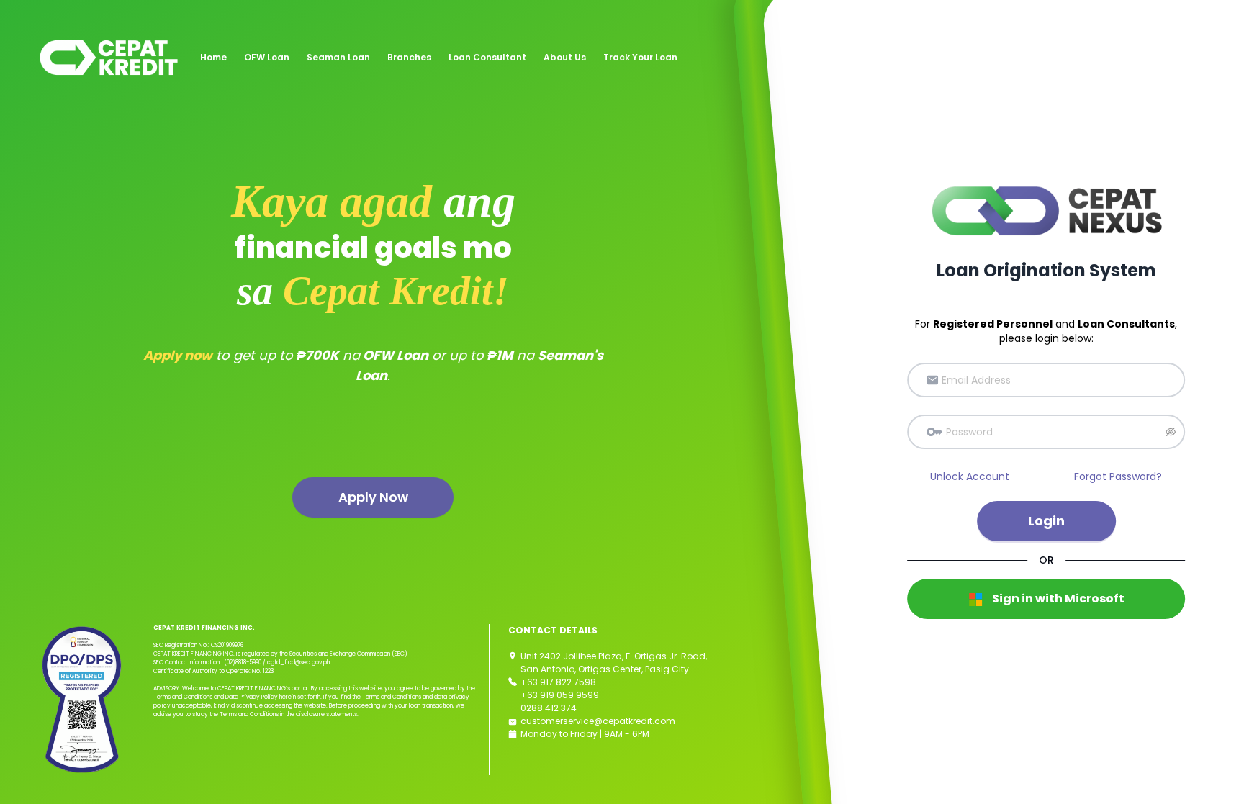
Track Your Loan (640, 57)
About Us (565, 57)
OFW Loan (266, 57)
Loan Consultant (487, 57)
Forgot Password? (1118, 476)
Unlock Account (969, 476)
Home (213, 57)
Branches (409, 57)
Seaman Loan (338, 57)
